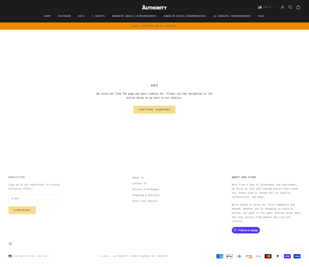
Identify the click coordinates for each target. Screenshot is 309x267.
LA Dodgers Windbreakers (232, 16)
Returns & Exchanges (146, 189)
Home (47, 16)
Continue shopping (154, 109)
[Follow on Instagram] (10, 244)
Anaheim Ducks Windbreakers (185, 16)
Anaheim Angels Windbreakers (134, 16)
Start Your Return (144, 201)
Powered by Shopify (153, 256)
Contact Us (139, 183)
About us (138, 177)
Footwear (64, 16)
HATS (81, 16)
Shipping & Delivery (146, 195)
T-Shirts (98, 16)
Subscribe (22, 210)
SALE (261, 16)
